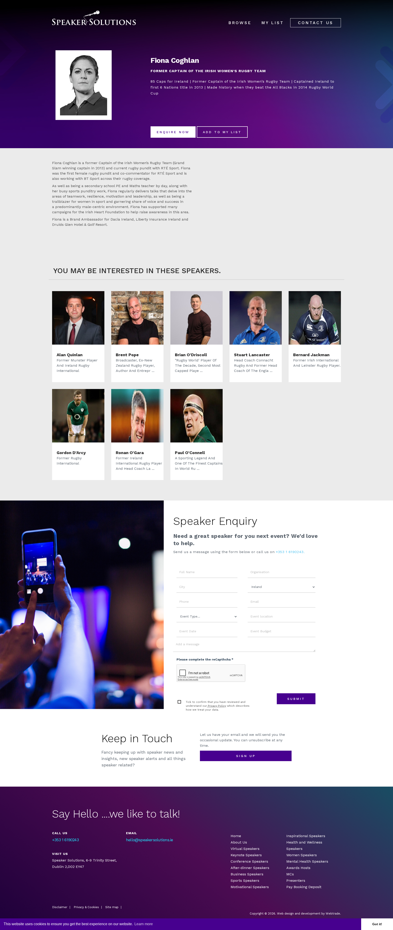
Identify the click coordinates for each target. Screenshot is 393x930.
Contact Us (315, 22)
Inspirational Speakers (305, 836)
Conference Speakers (249, 861)
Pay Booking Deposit (303, 887)
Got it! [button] (377, 924)
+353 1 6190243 (65, 839)
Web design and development (298, 913)
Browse (240, 22)
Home (236, 836)
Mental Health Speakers (307, 861)
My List (272, 22)
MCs (290, 874)
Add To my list (222, 132)
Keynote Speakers (246, 855)
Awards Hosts (298, 868)
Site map (111, 907)
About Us (239, 842)
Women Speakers (301, 855)
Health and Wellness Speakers (304, 845)
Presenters (296, 880)
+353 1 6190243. (290, 552)
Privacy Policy (216, 705)
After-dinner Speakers (250, 868)
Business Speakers (247, 874)
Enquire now (173, 132)
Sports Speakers (245, 880)
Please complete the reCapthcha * (204, 659)
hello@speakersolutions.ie (149, 839)
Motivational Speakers (250, 887)
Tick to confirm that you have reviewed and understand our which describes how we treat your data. (217, 705)
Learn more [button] (143, 924)
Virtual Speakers (245, 848)
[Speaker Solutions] (94, 17)
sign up (246, 756)
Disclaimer (59, 907)
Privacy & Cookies (86, 907)
